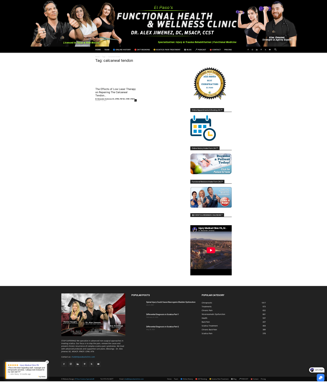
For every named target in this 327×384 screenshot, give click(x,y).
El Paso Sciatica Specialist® (84, 379)
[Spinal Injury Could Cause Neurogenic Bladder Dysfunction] (137, 305)
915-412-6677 (108, 379)
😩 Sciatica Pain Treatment (166, 49)
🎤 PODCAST (200, 49)
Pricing (228, 49)
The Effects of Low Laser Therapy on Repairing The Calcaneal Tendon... (115, 92)
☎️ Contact (215, 49)
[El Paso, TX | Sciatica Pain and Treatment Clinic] (163, 23)
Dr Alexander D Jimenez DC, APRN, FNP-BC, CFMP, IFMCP (115, 99)
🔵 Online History (122, 49)
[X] (265, 50)
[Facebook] (248, 50)
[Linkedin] (257, 50)
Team (106, 49)
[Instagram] (252, 50)
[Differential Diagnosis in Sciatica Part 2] (137, 329)
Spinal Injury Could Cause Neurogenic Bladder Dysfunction (170, 302)
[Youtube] (270, 50)
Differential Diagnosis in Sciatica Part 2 (162, 327)
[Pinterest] (261, 50)
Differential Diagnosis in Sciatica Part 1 (162, 314)
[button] (275, 50)
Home (98, 49)
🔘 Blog (187, 49)
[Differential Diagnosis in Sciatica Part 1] (137, 317)
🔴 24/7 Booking (142, 49)
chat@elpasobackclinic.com (83, 357)
